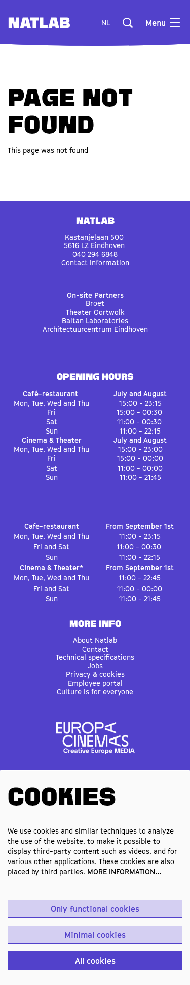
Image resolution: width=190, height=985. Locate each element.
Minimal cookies (95, 935)
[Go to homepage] (39, 23)
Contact (95, 648)
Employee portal (95, 683)
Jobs (95, 665)
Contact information (95, 262)
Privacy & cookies (95, 674)
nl (105, 22)
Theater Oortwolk (95, 311)
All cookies (95, 961)
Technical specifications (95, 657)
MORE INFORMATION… (124, 871)
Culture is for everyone (95, 691)
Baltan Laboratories (95, 320)
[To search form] (127, 22)
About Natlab (95, 640)
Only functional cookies (95, 909)
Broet (95, 303)
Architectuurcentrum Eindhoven (95, 329)
